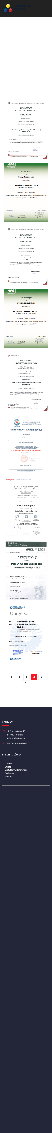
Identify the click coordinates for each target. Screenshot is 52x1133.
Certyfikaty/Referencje (16, 770)
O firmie (8, 763)
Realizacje (9, 773)
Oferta (8, 767)
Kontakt (9, 776)
